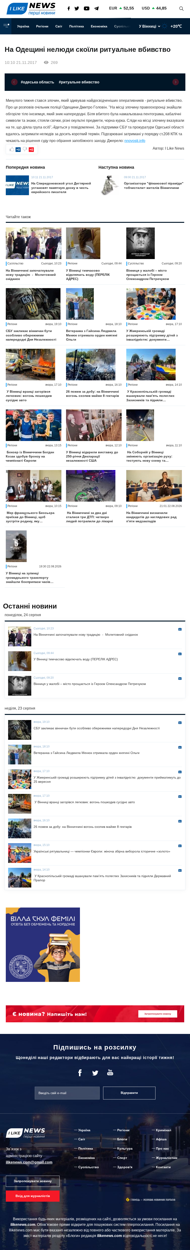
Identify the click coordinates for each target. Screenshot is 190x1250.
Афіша (161, 1139)
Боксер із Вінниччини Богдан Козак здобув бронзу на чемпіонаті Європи (30, 456)
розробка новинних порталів (159, 1199)
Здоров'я (124, 1167)
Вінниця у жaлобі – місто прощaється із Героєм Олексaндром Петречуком (147, 275)
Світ (58, 26)
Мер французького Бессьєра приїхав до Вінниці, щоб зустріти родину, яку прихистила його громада (30, 517)
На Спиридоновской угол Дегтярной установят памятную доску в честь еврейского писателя (61, 187)
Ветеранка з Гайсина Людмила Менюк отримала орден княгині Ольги (91, 335)
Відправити (129, 1093)
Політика (76, 26)
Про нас (162, 1148)
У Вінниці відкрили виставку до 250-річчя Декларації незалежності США (92, 456)
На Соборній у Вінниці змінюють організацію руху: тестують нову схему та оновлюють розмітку (149, 456)
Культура (125, 1148)
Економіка (99, 26)
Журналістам (166, 1158)
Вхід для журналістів (33, 1196)
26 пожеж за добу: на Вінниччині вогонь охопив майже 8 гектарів (92, 394)
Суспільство (124, 26)
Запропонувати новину (33, 1181)
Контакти (163, 1167)
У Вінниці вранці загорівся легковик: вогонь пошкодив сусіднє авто (29, 396)
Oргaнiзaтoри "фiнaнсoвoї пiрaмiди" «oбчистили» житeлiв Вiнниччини (154, 185)
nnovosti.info (134, 141)
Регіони (42, 26)
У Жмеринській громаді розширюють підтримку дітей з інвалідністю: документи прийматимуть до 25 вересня (152, 335)
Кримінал (163, 1130)
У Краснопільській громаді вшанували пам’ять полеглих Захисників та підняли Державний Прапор (150, 396)
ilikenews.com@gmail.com (29, 1162)
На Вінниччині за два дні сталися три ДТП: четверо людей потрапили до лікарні (89, 517)
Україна (23, 26)
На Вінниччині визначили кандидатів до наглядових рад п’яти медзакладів (151, 517)
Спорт (122, 1158)
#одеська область (37, 82)
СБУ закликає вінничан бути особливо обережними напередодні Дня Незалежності (31, 335)
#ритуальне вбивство (79, 82)
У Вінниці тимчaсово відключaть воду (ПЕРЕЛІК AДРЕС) (88, 275)
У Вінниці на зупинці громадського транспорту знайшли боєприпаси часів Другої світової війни (28, 577)
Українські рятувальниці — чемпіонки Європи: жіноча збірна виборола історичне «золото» (102, 851)
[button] (14, 82)
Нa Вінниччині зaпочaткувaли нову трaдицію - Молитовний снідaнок (31, 275)
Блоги (122, 1139)
